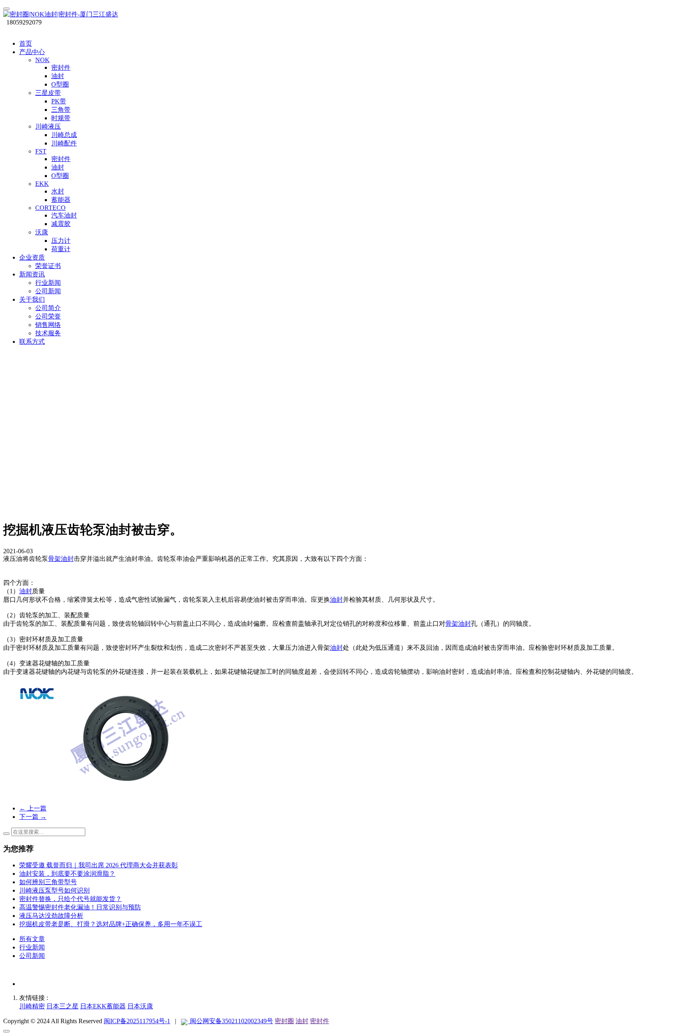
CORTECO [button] (50, 207)
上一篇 (32, 808)
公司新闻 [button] (48, 291)
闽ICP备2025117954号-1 (137, 1021)
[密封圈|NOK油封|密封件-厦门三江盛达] (346, 14)
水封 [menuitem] (57, 191)
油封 (25, 591)
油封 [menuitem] (57, 76)
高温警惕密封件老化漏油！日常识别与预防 (80, 907)
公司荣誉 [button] (48, 316)
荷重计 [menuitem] (60, 249)
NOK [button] (42, 59)
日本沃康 (140, 1006)
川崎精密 (32, 1006)
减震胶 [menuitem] (60, 223)
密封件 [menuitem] (60, 67)
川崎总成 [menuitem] (64, 134)
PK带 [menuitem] (58, 101)
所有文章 (32, 938)
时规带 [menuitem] (60, 118)
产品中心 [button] (32, 51)
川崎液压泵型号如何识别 (54, 890)
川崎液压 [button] (48, 126)
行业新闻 (32, 947)
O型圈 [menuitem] (60, 84)
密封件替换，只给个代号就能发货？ (70, 898)
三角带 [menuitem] (60, 109)
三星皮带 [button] (48, 92)
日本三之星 (62, 1006)
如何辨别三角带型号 (48, 882)
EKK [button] (42, 183)
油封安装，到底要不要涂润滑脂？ (67, 873)
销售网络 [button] (48, 324)
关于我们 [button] (32, 299)
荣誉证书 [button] (48, 265)
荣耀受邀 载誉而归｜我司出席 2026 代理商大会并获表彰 (98, 865)
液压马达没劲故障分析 (51, 915)
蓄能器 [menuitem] (60, 199)
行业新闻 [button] (48, 282)
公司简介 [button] (48, 307)
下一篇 (32, 816)
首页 (25, 43)
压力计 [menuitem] (60, 240)
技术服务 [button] (48, 333)
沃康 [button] (41, 232)
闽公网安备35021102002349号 (230, 1021)
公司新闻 (32, 955)
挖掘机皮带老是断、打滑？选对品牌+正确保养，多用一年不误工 (110, 924)
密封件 (319, 1021)
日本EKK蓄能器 (103, 1006)
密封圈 (284, 1021)
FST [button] (40, 151)
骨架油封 (61, 558)
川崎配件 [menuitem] (64, 143)
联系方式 (32, 341)
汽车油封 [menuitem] (64, 215)
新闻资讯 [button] (32, 274)
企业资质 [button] (32, 257)
